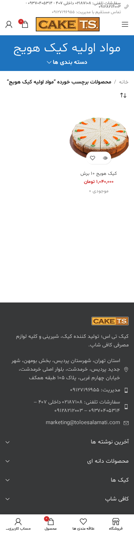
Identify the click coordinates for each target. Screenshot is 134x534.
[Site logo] (68, 24)
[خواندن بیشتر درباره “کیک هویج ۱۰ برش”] (105, 158)
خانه (124, 82)
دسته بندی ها (70, 63)
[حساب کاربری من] (9, 24)
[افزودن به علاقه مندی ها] (92, 158)
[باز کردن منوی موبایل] (125, 24)
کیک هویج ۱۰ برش (98, 173)
